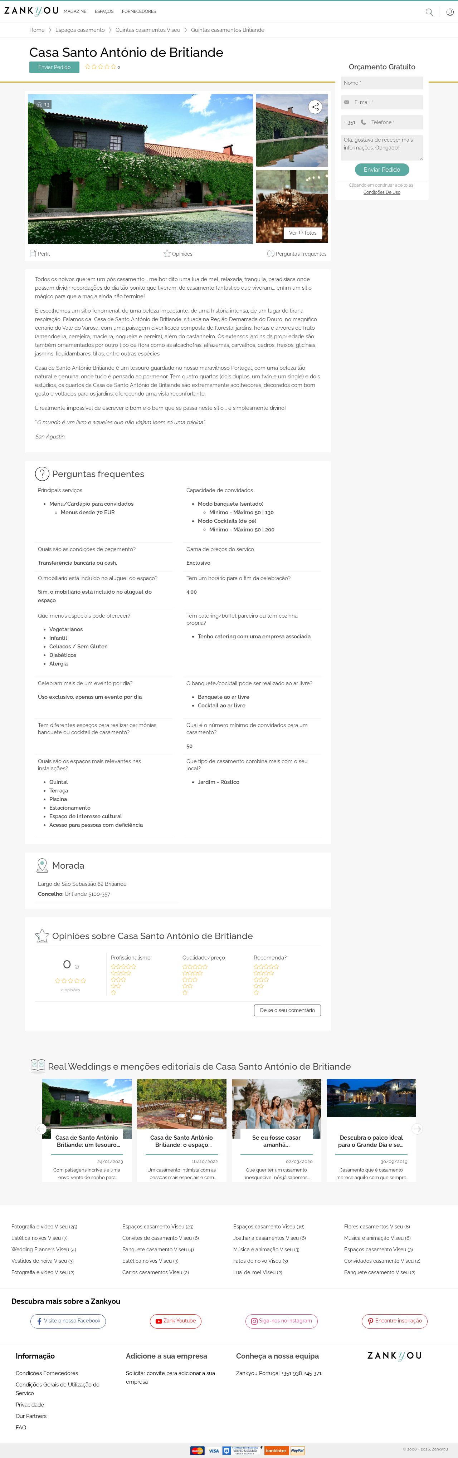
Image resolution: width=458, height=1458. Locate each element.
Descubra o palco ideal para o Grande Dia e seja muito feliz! (371, 1141)
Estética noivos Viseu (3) (150, 1261)
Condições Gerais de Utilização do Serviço (57, 1388)
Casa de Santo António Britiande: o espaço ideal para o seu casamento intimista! (181, 1141)
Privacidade (30, 1404)
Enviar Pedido (54, 67)
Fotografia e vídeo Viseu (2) (42, 1272)
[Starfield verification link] (243, 1450)
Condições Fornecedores (47, 1373)
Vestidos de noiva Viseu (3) (42, 1261)
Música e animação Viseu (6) (377, 1238)
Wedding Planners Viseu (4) (43, 1249)
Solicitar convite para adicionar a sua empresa (170, 1377)
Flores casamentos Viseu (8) (377, 1226)
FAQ (21, 1427)
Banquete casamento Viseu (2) (379, 1272)
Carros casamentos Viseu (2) (155, 1272)
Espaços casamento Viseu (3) (378, 1249)
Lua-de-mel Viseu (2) (257, 1272)
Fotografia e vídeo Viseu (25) (44, 1226)
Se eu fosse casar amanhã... (276, 1141)
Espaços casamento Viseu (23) (158, 1226)
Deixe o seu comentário (287, 1010)
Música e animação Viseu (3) (266, 1249)
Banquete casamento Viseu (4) (158, 1249)
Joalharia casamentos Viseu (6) (269, 1238)
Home (37, 30)
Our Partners (31, 1416)
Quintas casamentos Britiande (227, 30)
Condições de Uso (382, 192)
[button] (73, 11)
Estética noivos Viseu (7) (39, 1238)
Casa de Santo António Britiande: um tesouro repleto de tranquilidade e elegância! (86, 1141)
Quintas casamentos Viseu (148, 30)
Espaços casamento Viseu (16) (268, 1226)
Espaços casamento (80, 30)
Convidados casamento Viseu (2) (382, 1261)
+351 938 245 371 (301, 1373)
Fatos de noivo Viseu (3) (260, 1261)
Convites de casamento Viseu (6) (160, 1238)
